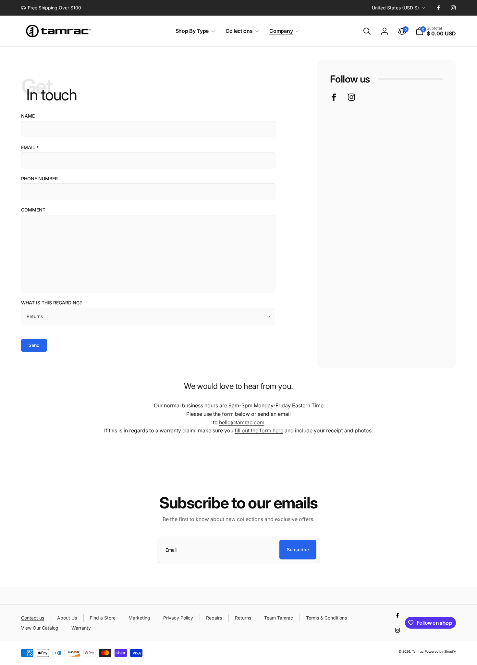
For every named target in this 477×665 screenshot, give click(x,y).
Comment (33, 209)
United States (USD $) (395, 7)
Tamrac (418, 651)
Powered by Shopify (440, 651)
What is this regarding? (51, 302)
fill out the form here (259, 430)
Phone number (39, 178)
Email (30, 147)
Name (28, 116)
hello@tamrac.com (241, 422)
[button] (194, 31)
